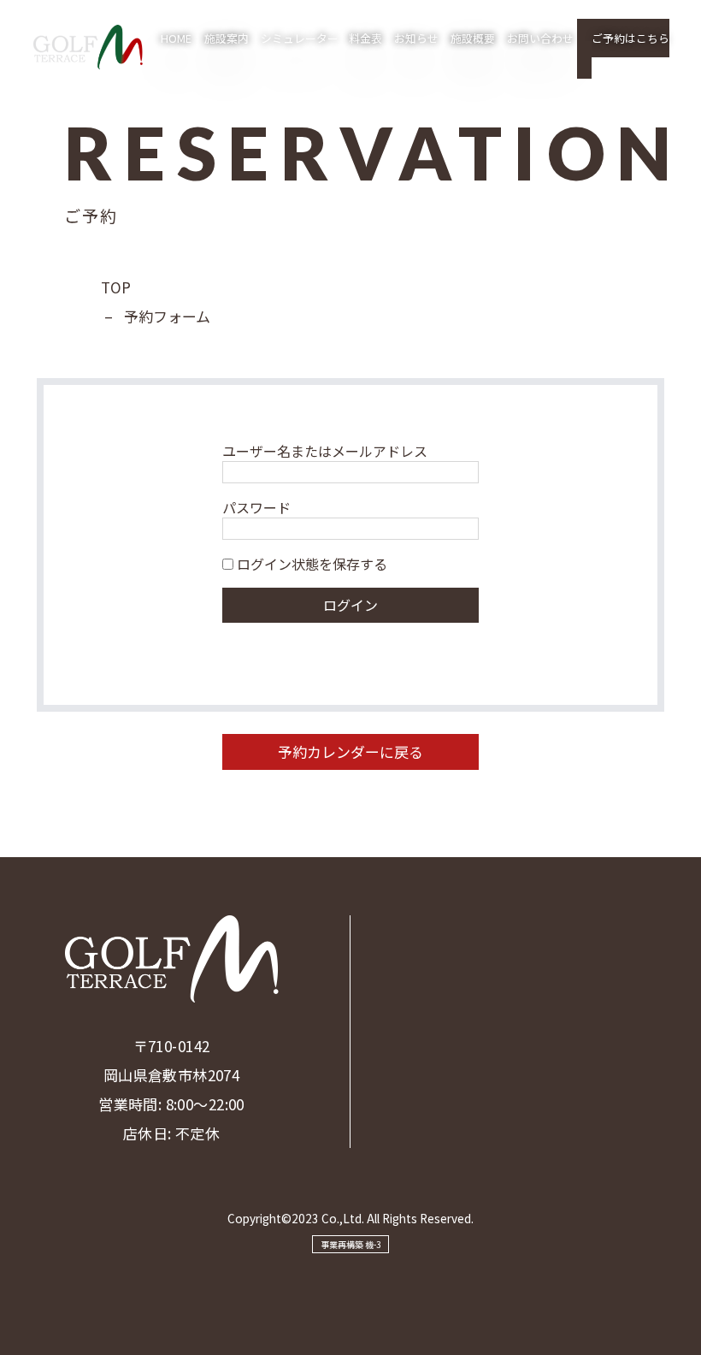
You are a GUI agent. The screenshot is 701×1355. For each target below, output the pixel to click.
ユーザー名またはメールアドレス (324, 451)
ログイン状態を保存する (310, 563)
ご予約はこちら (630, 38)
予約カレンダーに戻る (350, 751)
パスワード (256, 507)
